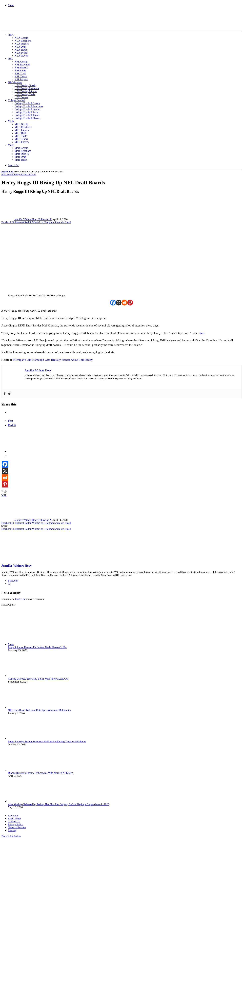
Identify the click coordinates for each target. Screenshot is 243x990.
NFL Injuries (21, 67)
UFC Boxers (21, 97)
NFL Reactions (22, 64)
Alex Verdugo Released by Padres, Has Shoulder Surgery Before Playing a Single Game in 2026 (58, 804)
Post (10, 420)
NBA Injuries (22, 43)
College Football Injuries (27, 109)
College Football (16, 100)
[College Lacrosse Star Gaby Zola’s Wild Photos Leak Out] (26, 675)
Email (45, 954)
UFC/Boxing (15, 82)
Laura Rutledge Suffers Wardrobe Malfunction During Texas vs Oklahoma (47, 741)
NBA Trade (21, 49)
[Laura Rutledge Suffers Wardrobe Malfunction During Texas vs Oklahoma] (26, 738)
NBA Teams (21, 52)
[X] (119, 302)
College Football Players (27, 118)
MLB (11, 121)
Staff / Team (14, 818)
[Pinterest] (130, 302)
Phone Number (73, 954)
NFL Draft (20, 70)
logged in (20, 599)
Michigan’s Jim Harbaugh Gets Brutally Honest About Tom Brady (53, 359)
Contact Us (14, 821)
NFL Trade (20, 73)
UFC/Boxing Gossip (25, 85)
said (201, 333)
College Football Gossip (27, 103)
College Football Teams (27, 115)
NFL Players (21, 79)
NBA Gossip (21, 37)
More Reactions (23, 150)
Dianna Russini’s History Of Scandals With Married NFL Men (40, 772)
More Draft (20, 156)
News (33, 174)
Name (22, 954)
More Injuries (22, 153)
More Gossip (21, 147)
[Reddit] (124, 302)
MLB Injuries (22, 130)
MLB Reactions (23, 127)
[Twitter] (9, 394)
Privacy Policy (15, 824)
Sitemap (12, 830)
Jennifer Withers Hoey (26, 219)
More (11, 144)
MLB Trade (21, 136)
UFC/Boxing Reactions (27, 88)
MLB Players (22, 142)
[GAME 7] (16, 24)
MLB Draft (20, 133)
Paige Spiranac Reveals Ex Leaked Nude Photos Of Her (37, 647)
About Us (13, 815)
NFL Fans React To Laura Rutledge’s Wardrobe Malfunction (39, 710)
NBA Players (21, 55)
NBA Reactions (23, 40)
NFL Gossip (21, 61)
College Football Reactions (29, 106)
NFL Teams (21, 76)
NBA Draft (20, 46)
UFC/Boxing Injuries (26, 91)
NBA (11, 34)
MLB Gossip (21, 124)
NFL (10, 58)
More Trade (21, 159)
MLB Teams (21, 139)
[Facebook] (113, 302)
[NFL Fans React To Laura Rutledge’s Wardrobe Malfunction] (26, 707)
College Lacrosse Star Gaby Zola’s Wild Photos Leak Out (38, 678)
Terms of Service (17, 827)
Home (4, 171)
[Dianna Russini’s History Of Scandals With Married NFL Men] (26, 769)
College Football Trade (27, 112)
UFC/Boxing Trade (25, 94)
